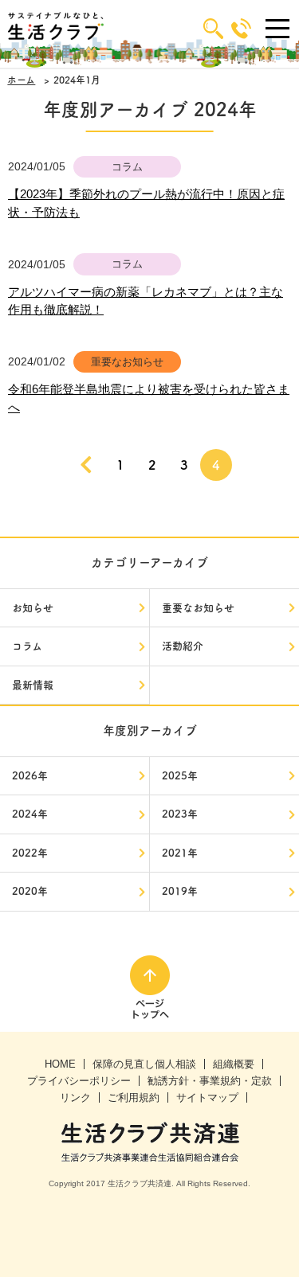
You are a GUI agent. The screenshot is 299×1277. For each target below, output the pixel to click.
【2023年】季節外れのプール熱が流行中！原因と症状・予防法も (146, 203)
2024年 (30, 814)
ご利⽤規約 (133, 1097)
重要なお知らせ (198, 608)
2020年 (30, 891)
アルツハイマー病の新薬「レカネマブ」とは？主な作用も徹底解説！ (145, 301)
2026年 (30, 776)
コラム (27, 646)
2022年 (30, 853)
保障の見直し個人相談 (144, 1064)
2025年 (180, 776)
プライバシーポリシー (79, 1081)
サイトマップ (207, 1097)
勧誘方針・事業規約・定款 (210, 1081)
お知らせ (32, 608)
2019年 (180, 891)
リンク (75, 1097)
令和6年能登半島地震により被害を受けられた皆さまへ (148, 398)
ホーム (21, 79)
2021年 (180, 853)
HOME (60, 1064)
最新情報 (32, 685)
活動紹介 (182, 646)
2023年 (180, 814)
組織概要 (233, 1064)
